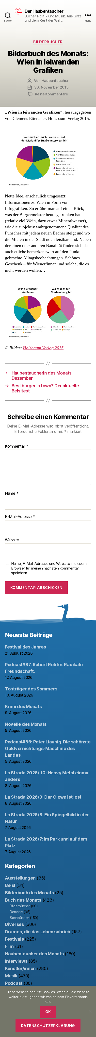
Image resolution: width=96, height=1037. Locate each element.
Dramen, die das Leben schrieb (37, 931)
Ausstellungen (20, 878)
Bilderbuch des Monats (29, 892)
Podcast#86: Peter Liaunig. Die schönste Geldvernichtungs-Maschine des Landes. (47, 748)
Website (12, 540)
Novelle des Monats (26, 724)
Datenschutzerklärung (48, 1025)
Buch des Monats (23, 900)
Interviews (16, 961)
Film (9, 946)
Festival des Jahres (25, 646)
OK (48, 1011)
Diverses (14, 924)
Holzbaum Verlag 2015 (43, 348)
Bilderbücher (48, 42)
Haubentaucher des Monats (34, 953)
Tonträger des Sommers (31, 688)
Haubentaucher (55, 80)
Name (11, 493)
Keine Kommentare (51, 94)
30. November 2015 (51, 87)
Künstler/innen (20, 968)
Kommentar (16, 446)
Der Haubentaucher (44, 11)
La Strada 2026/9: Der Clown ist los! (43, 797)
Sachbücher (19, 918)
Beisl (10, 885)
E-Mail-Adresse (20, 517)
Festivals (14, 939)
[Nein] (89, 1011)
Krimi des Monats (23, 706)
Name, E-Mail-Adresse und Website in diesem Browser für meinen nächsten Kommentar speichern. (49, 568)
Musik (11, 975)
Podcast (13, 983)
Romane (16, 912)
